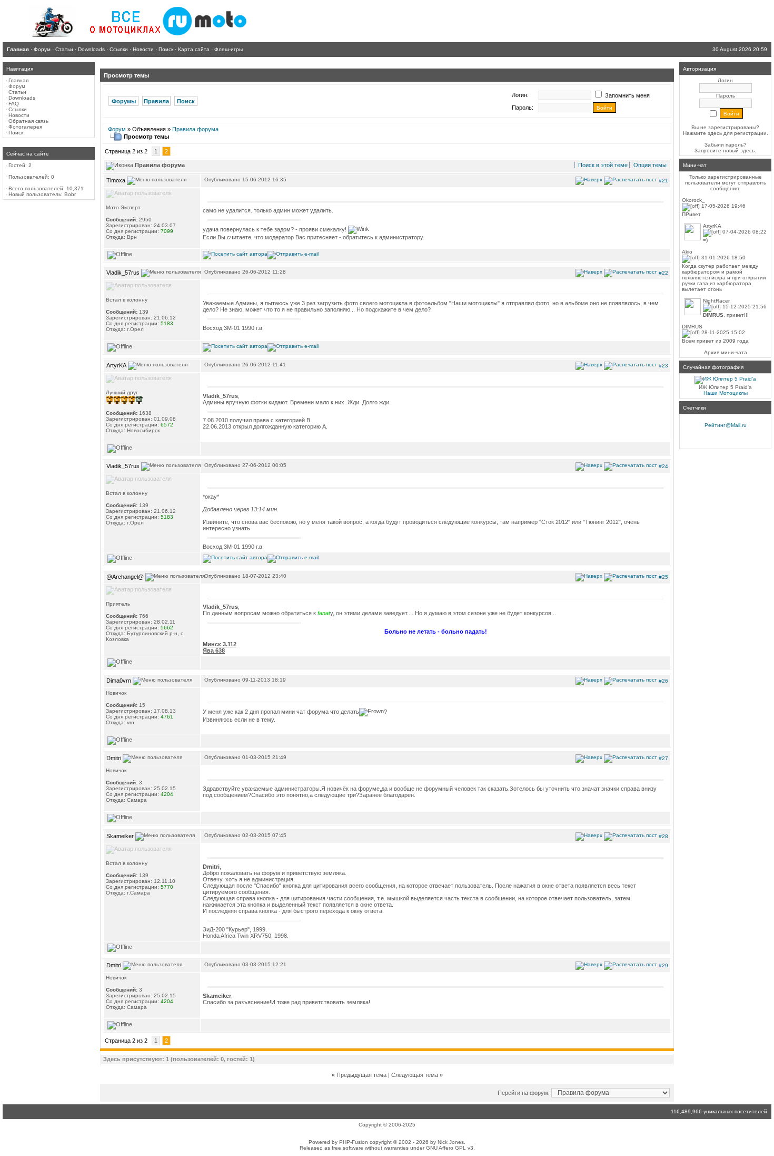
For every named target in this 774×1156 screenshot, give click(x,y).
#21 (663, 180)
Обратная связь (28, 121)
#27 (663, 758)
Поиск (15, 132)
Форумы (124, 101)
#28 (663, 836)
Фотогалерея (25, 127)
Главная (18, 80)
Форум (16, 86)
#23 (663, 365)
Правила (156, 101)
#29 (663, 965)
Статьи (17, 92)
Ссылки (17, 109)
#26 (663, 680)
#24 (663, 466)
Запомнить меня (626, 95)
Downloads (21, 98)
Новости (18, 115)
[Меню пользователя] (156, 181)
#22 (663, 273)
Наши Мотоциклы (725, 393)
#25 (663, 576)
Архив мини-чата (725, 352)
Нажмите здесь (702, 133)
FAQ (13, 103)
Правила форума (195, 129)
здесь (747, 150)
